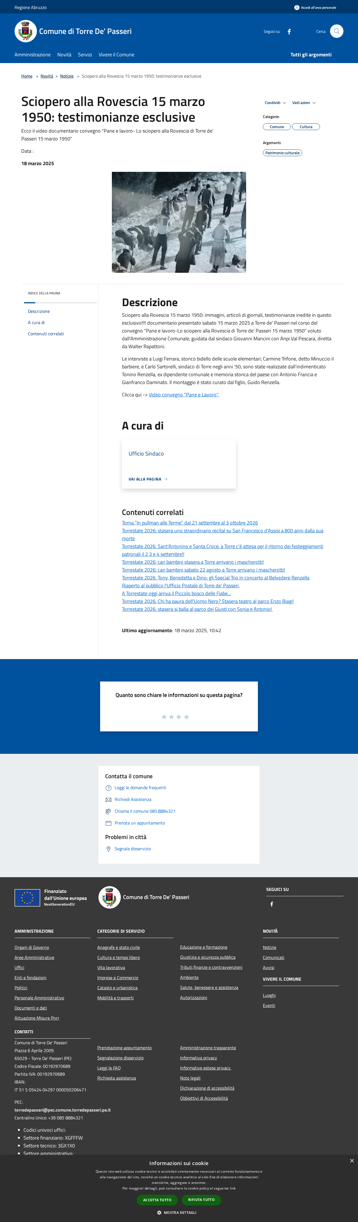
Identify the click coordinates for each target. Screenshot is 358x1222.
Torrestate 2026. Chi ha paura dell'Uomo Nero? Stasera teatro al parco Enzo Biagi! (208, 601)
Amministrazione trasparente (208, 1047)
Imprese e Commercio (117, 977)
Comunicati (273, 957)
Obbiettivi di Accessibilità (204, 1098)
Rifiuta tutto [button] (201, 1199)
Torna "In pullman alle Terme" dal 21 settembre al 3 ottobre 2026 (190, 522)
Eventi (269, 1005)
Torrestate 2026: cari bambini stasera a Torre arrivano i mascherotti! (193, 562)
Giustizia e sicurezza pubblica (207, 957)
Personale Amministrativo (39, 997)
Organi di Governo (32, 947)
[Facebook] (287, 31)
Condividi (273, 103)
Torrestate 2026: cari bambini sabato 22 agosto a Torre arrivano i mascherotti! (203, 570)
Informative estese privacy (206, 1067)
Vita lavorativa (111, 967)
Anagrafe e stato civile (118, 947)
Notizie (67, 76)
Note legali (190, 1078)
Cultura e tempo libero (118, 957)
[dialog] (179, 1188)
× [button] (352, 1161)
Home (26, 76)
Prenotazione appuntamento (124, 1047)
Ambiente (189, 977)
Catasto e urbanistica (117, 987)
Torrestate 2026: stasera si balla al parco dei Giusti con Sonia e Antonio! (197, 609)
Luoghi (269, 995)
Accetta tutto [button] (157, 1200)
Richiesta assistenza (116, 1078)
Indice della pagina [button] (44, 293)
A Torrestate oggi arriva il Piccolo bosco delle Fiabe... (176, 593)
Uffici (19, 967)
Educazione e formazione (203, 947)
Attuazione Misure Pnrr (37, 1018)
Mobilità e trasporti (115, 997)
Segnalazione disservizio (120, 1057)
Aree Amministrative (34, 957)
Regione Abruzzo (30, 7)
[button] (178, 1212)
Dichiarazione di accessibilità (207, 1088)
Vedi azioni (301, 103)
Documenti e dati (31, 1007)
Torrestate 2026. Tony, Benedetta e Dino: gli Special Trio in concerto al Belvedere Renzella (215, 577)
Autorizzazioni (193, 997)
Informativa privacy (198, 1057)
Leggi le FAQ (109, 1067)
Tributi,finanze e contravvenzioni (211, 967)
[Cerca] (336, 31)
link (232, 1188)
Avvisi (268, 967)
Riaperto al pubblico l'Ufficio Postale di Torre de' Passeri (181, 585)
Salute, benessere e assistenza (209, 987)
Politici (21, 987)
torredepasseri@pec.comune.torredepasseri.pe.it (63, 1110)
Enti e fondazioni (30, 977)
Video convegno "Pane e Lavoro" (184, 394)
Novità (47, 76)
